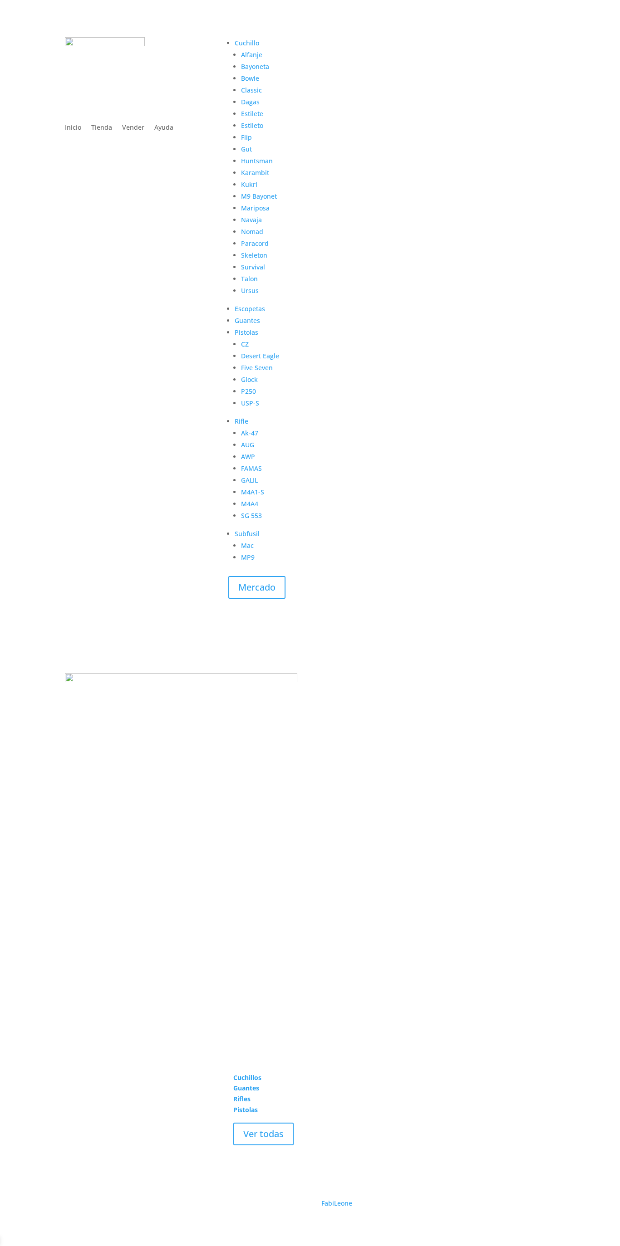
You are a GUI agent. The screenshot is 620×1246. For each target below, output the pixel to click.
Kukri (249, 184)
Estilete (252, 113)
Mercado (257, 587)
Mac (247, 545)
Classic (251, 90)
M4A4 (249, 503)
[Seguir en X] (90, 1162)
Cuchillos (247, 1077)
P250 (248, 391)
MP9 (248, 557)
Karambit (255, 172)
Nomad (252, 231)
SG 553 (251, 515)
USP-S (250, 403)
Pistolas (246, 332)
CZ (245, 344)
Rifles (242, 1099)
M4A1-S (252, 492)
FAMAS (251, 468)
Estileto (252, 125)
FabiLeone (336, 1203)
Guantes (247, 320)
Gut (246, 149)
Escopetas (250, 308)
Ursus (250, 290)
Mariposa (255, 208)
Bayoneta (255, 66)
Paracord (255, 243)
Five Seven (257, 367)
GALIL (249, 480)
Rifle (241, 421)
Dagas (250, 102)
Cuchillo (247, 43)
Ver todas (263, 1134)
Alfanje (251, 54)
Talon (249, 278)
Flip (246, 137)
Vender (133, 128)
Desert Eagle (260, 356)
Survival (253, 267)
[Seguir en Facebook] (72, 1162)
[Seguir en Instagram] (108, 1162)
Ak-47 (249, 433)
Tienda (101, 128)
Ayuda (163, 128)
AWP (248, 456)
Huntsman (257, 160)
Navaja (251, 219)
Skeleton (254, 255)
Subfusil (247, 533)
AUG (247, 444)
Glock (249, 379)
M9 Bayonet (259, 196)
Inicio (73, 128)
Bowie (250, 78)
